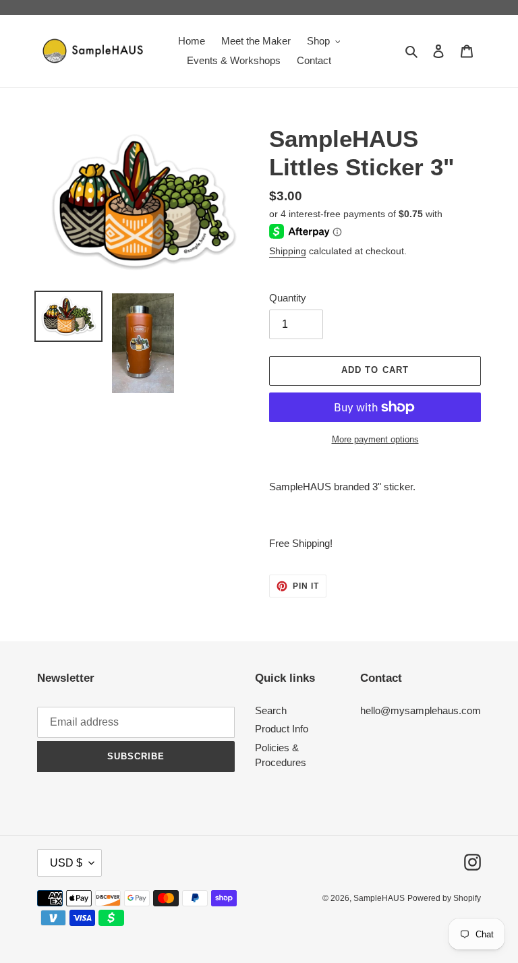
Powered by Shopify (444, 898)
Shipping (287, 250)
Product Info (281, 728)
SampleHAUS (379, 898)
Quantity (287, 297)
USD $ (66, 863)
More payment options (375, 439)
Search (271, 710)
